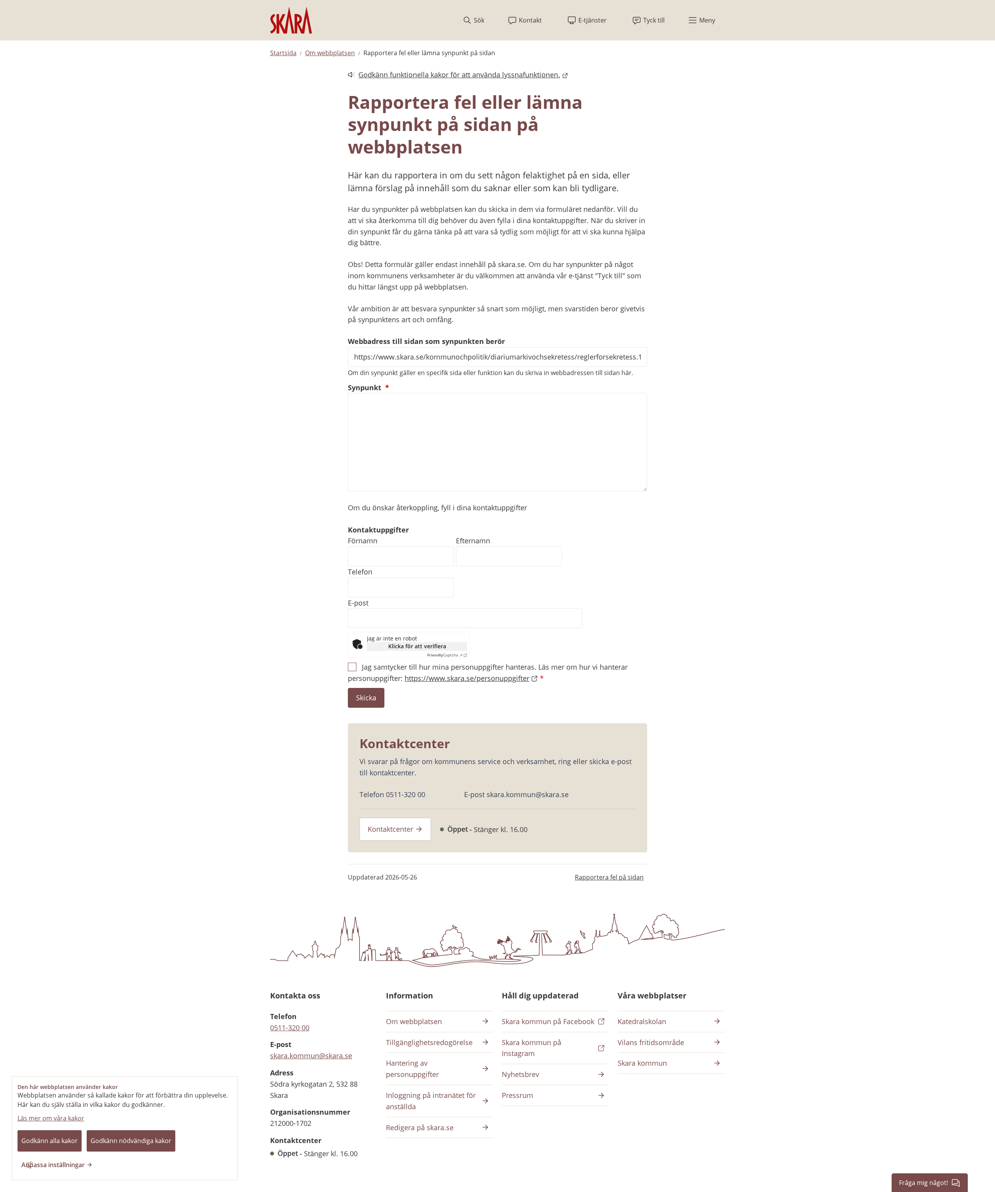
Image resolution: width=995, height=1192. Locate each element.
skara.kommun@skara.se (311, 1055)
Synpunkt (368, 387)
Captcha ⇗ (445, 655)
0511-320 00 (289, 1027)
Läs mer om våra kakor (50, 1118)
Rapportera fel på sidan (609, 877)
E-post (358, 602)
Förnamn (362, 540)
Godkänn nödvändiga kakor (131, 1140)
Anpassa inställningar (53, 1165)
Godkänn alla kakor (49, 1140)
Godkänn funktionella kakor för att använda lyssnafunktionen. (454, 75)
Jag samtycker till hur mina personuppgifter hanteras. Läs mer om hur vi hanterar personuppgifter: (488, 672)
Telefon (360, 571)
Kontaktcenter (390, 829)
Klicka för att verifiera (417, 646)
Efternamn (473, 540)
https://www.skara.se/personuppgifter (467, 678)
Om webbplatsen (330, 53)
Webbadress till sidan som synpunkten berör (426, 341)
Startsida (283, 53)
